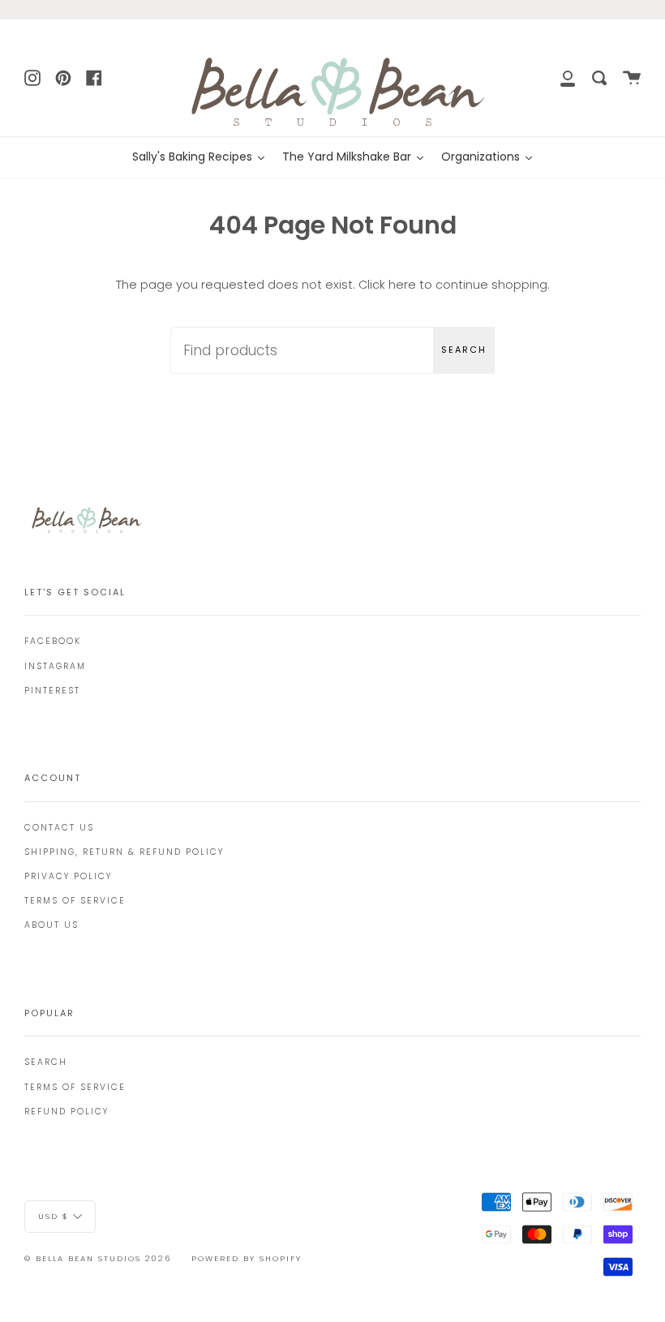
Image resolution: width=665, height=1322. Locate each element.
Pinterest (52, 691)
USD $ (53, 1216)
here (402, 285)
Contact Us (59, 828)
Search (464, 349)
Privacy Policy (68, 876)
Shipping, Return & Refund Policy (124, 852)
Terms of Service (75, 901)
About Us (51, 925)
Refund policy (66, 1111)
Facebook (52, 641)
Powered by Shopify (246, 1258)
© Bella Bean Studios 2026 (97, 1258)
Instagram (55, 666)
